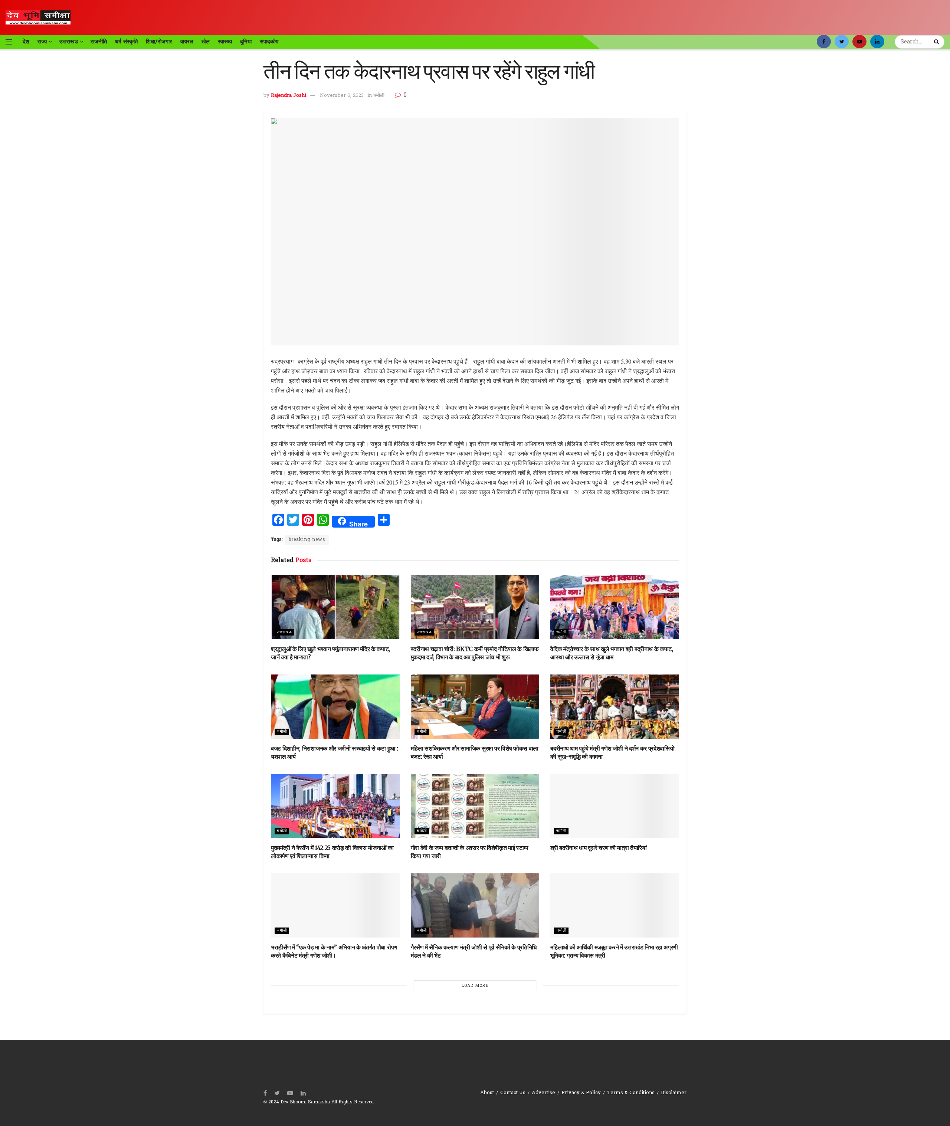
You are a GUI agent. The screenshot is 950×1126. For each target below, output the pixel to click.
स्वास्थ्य (225, 41)
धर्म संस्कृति (126, 41)
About (487, 1092)
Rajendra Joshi (288, 95)
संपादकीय (269, 41)
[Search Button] (937, 42)
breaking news (307, 539)
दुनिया (246, 41)
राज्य (42, 41)
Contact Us (512, 1092)
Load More (475, 986)
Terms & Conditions (631, 1092)
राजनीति (99, 41)
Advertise (543, 1092)
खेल (206, 41)
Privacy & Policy (581, 1092)
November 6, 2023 (342, 95)
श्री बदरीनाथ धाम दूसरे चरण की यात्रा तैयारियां (598, 847)
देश (26, 41)
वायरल (186, 41)
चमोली (378, 95)
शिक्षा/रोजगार (159, 41)
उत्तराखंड (68, 41)
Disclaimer (674, 1092)
